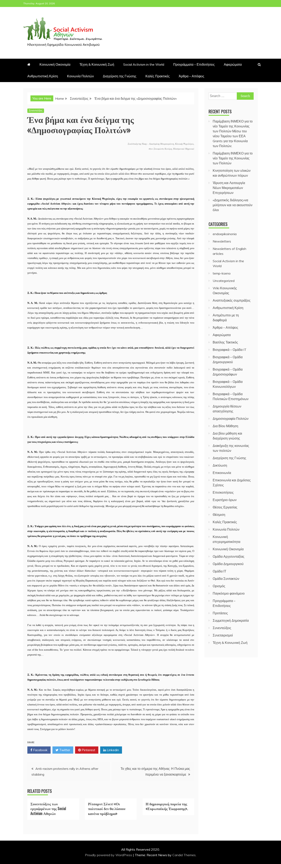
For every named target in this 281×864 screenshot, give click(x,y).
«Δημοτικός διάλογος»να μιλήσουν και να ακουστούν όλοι (232, 205)
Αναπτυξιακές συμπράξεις (232, 300)
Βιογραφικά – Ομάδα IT (229, 350)
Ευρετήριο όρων (225, 500)
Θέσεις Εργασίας (225, 507)
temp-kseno (222, 273)
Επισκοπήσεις (223, 492)
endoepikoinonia (225, 234)
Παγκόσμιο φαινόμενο (229, 593)
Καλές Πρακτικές (157, 76)
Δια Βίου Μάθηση (225, 426)
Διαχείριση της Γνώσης (119, 76)
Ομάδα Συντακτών (226, 579)
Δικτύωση (220, 465)
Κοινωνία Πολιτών (80, 76)
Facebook (40, 750)
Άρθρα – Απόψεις (191, 76)
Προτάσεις (220, 613)
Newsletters (222, 241)
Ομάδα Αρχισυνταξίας (228, 556)
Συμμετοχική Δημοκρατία (231, 620)
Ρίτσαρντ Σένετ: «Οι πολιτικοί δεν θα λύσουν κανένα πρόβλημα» (106, 808)
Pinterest (88, 750)
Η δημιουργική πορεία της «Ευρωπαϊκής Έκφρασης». (167, 806)
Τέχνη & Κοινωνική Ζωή (96, 64)
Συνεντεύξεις (36, 110)
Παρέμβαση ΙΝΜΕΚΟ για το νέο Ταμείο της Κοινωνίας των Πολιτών (233, 158)
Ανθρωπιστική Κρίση (42, 76)
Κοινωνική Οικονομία (54, 64)
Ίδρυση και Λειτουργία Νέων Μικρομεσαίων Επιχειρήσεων (229, 188)
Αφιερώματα (233, 64)
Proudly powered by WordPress (109, 855)
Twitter (64, 750)
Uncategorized (224, 281)
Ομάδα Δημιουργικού (228, 564)
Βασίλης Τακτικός (225, 342)
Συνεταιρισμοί (223, 635)
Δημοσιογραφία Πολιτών (230, 419)
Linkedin (112, 750)
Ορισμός (219, 586)
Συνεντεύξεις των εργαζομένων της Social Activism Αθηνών (48, 808)
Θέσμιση (219, 515)
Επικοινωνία (222, 473)
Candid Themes (184, 855)
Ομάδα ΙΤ (219, 571)
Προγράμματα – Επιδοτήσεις (194, 64)
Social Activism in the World (143, 64)
